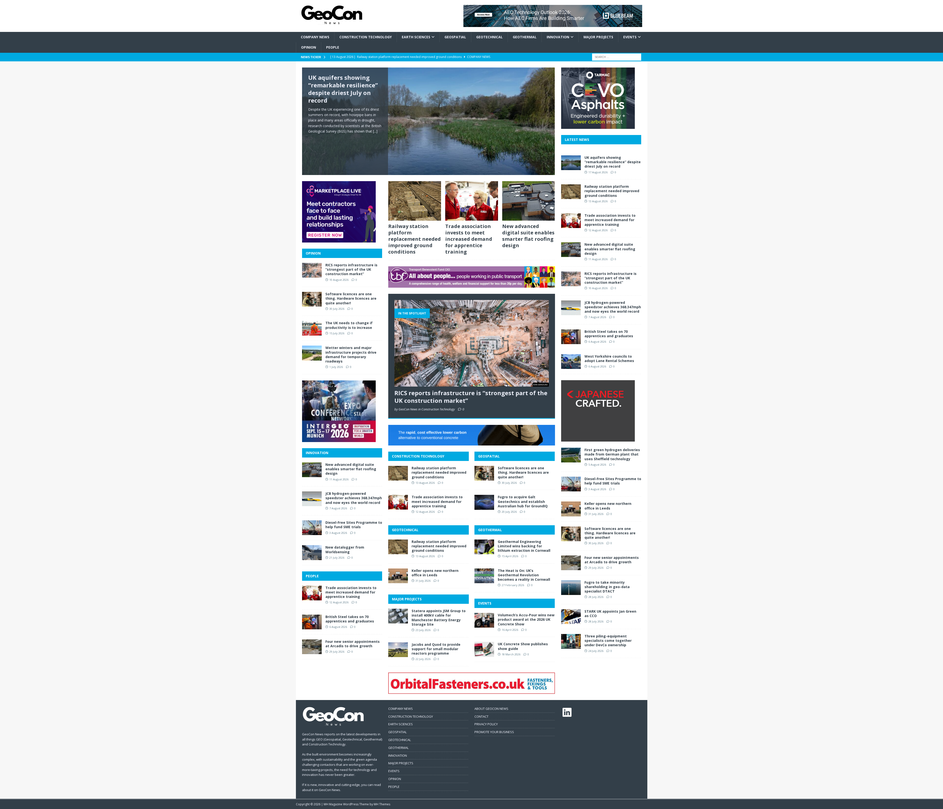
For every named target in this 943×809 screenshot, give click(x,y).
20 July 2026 (509, 511)
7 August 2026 (338, 508)
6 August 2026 (338, 627)
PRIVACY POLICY (486, 724)
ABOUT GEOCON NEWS (491, 708)
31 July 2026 (423, 580)
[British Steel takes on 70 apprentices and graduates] (312, 622)
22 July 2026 (423, 659)
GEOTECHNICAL (405, 529)
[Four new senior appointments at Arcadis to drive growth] (312, 646)
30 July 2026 (509, 483)
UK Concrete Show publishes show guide (523, 646)
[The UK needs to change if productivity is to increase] (312, 328)
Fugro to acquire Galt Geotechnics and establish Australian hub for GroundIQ (523, 501)
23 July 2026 (423, 630)
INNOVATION (317, 452)
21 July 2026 (336, 557)
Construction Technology (365, 37)
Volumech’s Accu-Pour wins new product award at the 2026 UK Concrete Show (526, 619)
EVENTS (484, 603)
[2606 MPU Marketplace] (339, 239)
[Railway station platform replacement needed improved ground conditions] (414, 201)
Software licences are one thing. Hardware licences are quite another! (523, 472)
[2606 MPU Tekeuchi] (598, 438)
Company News (315, 37)
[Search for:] (616, 56)
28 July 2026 (595, 597)
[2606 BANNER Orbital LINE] (471, 690)
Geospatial (455, 37)
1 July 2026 (336, 367)
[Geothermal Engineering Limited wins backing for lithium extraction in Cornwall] (484, 546)
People (332, 47)
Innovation (558, 37)
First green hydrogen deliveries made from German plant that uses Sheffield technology (612, 454)
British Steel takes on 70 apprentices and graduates (349, 618)
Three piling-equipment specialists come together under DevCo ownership (608, 640)
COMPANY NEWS (400, 708)
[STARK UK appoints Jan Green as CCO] (571, 616)
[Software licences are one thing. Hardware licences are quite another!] (484, 473)
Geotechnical (489, 37)
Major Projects (598, 37)
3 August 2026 (338, 533)
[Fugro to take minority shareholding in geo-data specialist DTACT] (571, 587)
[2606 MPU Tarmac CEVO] (598, 125)
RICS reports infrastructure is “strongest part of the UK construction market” (470, 396)
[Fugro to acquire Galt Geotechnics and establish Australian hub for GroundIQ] (484, 502)
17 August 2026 (598, 172)
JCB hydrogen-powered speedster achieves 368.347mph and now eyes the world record (353, 498)
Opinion (308, 47)
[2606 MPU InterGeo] (339, 439)
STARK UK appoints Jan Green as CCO (610, 613)
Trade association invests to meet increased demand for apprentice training (468, 239)
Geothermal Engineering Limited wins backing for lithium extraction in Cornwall (524, 546)
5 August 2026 (597, 464)
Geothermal (525, 37)
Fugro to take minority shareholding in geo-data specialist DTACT (607, 586)
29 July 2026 (336, 651)
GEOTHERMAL (490, 529)
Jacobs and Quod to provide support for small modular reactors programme (436, 649)
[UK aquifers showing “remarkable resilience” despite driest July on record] (428, 121)
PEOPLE (312, 576)
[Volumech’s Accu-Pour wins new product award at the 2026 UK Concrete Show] (484, 620)
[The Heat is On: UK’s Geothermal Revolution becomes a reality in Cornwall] (484, 575)
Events (630, 37)
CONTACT (481, 716)
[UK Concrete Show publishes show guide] (484, 649)
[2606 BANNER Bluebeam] (552, 24)
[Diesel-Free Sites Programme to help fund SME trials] (312, 527)
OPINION (313, 253)
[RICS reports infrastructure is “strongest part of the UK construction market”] (471, 343)
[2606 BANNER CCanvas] (471, 442)
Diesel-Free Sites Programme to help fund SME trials (353, 524)
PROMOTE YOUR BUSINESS (494, 732)
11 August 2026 (338, 479)
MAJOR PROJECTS (407, 599)
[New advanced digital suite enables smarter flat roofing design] (528, 201)
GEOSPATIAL (489, 456)
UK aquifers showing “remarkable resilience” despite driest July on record (343, 89)
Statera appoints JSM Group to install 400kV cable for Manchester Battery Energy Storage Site (439, 617)
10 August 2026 (338, 280)
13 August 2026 (425, 483)
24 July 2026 (595, 651)
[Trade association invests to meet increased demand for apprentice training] (471, 201)
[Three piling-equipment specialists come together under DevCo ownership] (571, 641)
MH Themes (382, 804)
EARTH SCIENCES (400, 724)
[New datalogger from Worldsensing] (312, 552)
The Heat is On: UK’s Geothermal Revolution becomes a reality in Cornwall (524, 575)
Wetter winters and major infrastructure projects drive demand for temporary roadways (350, 354)
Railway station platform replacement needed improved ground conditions (414, 239)
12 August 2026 (425, 511)
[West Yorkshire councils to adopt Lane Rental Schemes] (571, 361)
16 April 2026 (510, 630)
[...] (375, 131)
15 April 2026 (510, 556)
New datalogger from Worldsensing (344, 549)
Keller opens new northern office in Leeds (435, 572)
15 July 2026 (336, 333)
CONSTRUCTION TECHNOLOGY (418, 456)
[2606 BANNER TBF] (471, 284)
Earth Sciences (416, 37)
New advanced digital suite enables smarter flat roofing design (528, 236)
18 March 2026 (511, 654)
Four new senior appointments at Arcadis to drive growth (352, 643)
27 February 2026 (513, 585)
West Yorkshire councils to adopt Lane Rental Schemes (609, 358)
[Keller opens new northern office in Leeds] (398, 575)
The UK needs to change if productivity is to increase (349, 325)
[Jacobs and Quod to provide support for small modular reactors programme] (398, 649)
